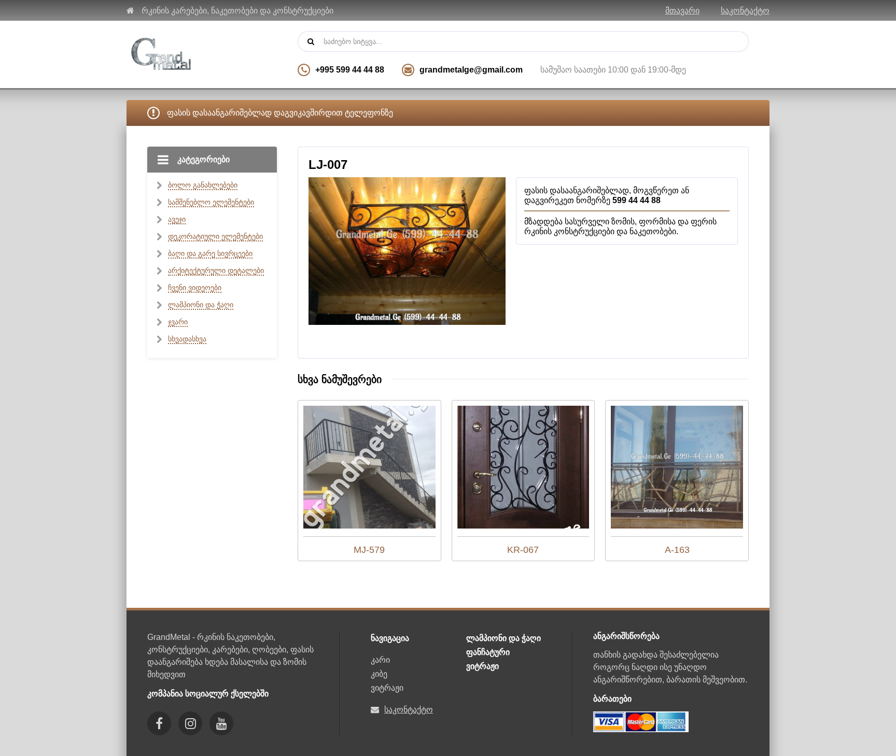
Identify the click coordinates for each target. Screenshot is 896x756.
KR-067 (523, 550)
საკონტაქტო (745, 10)
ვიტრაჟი (387, 687)
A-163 (677, 550)
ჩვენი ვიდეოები (194, 287)
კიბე (379, 673)
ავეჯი (177, 219)
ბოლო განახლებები (202, 185)
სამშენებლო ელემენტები (211, 202)
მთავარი (682, 10)
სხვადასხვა (187, 339)
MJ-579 (369, 550)
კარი (380, 659)
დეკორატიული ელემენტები (215, 236)
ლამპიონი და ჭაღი (200, 305)
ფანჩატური (488, 652)
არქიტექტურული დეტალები (216, 270)
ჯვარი (178, 322)
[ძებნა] (311, 41)
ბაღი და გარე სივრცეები (210, 253)
